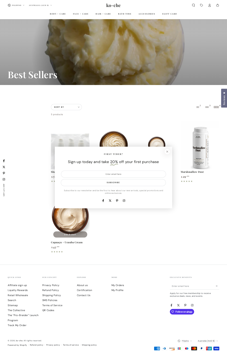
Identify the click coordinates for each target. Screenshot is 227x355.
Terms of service (71, 345)
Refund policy (36, 345)
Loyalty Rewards (18, 290)
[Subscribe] (217, 286)
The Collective (16, 310)
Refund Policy (50, 290)
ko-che (19, 340)
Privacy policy (53, 345)
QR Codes (48, 310)
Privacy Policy (50, 285)
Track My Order (17, 325)
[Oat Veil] (156, 145)
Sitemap (13, 305)
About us (82, 285)
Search (12, 300)
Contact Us (83, 295)
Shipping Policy (51, 295)
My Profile (117, 290)
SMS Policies (49, 300)
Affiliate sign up (17, 285)
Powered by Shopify (17, 345)
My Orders (117, 285)
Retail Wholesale (18, 295)
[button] (193, 5)
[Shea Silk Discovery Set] (70, 145)
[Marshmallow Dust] (200, 145)
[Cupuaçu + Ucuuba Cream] (70, 215)
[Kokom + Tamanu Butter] (113, 145)
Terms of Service (52, 305)
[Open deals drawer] (202, 5)
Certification (84, 290)
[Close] (167, 151)
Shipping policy (89, 345)
